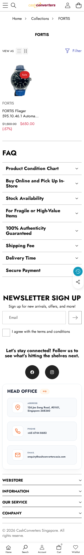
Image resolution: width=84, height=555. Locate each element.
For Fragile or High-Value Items (33, 213)
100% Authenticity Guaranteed (26, 231)
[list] (19, 51)
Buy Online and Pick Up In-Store (35, 183)
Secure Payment (23, 270)
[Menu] (5, 5)
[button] (78, 5)
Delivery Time (21, 258)
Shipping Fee (20, 245)
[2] (25, 51)
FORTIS (8, 103)
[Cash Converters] (41, 5)
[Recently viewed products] (78, 271)
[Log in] (67, 5)
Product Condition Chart (32, 168)
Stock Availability (25, 198)
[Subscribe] (75, 317)
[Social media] (78, 282)
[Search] (13, 5)
